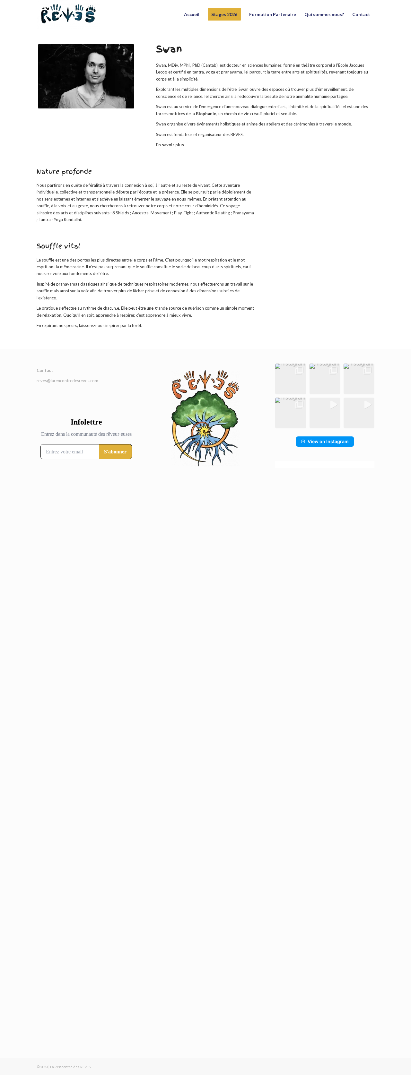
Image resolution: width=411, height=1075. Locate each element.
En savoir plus (170, 144)
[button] (290, 379)
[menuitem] (192, 14)
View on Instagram (328, 441)
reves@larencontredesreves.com (67, 380)
